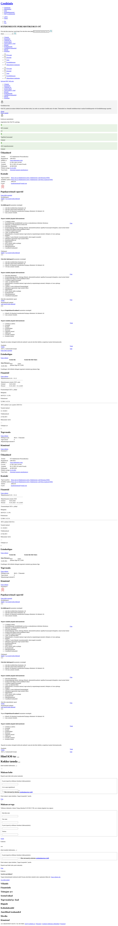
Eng (5, 23)
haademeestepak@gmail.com (19, 183)
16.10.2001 (13, 168)
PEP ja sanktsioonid (9, 14)
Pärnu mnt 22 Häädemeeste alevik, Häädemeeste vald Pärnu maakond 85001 (32, 179)
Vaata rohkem (4, 358)
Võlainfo (6, 37)
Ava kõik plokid (5, 880)
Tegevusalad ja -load (9, 43)
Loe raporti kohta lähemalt (12, 198)
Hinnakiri (38, 924)
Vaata (71, 323)
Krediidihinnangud (9, 12)
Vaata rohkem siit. (56, 877)
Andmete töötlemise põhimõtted (50, 924)
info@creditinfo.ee (30, 924)
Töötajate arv (7, 40)
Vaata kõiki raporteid (6, 195)
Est (5, 21)
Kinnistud (7, 51)
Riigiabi (6, 45)
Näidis (2, 198)
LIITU (6, 17)
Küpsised (62, 924)
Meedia (6, 49)
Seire (5, 10)
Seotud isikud (8, 42)
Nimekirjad (7, 7)
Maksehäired (7, 9)
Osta (71, 223)
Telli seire (11, 81)
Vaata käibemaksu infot (16, 160)
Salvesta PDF (4, 81)
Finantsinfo (7, 39)
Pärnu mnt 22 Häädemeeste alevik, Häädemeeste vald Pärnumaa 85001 (30, 177)
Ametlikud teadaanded (10, 48)
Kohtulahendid (8, 46)
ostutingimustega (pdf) (26, 792)
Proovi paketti (4, 113)
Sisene (6, 18)
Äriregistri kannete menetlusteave (19, 170)
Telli (71, 348)
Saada (2, 838)
